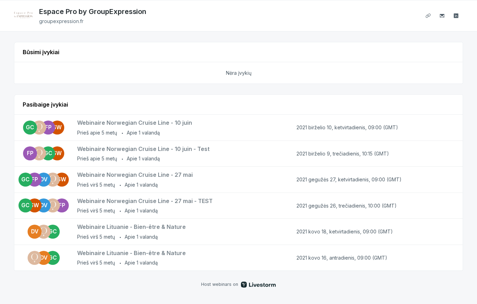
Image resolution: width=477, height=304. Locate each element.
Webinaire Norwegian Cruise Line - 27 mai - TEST (145, 200)
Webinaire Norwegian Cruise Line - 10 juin (134, 122)
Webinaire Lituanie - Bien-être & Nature (131, 226)
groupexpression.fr (61, 21)
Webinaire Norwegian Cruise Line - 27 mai (135, 174)
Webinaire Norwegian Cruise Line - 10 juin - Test (143, 148)
